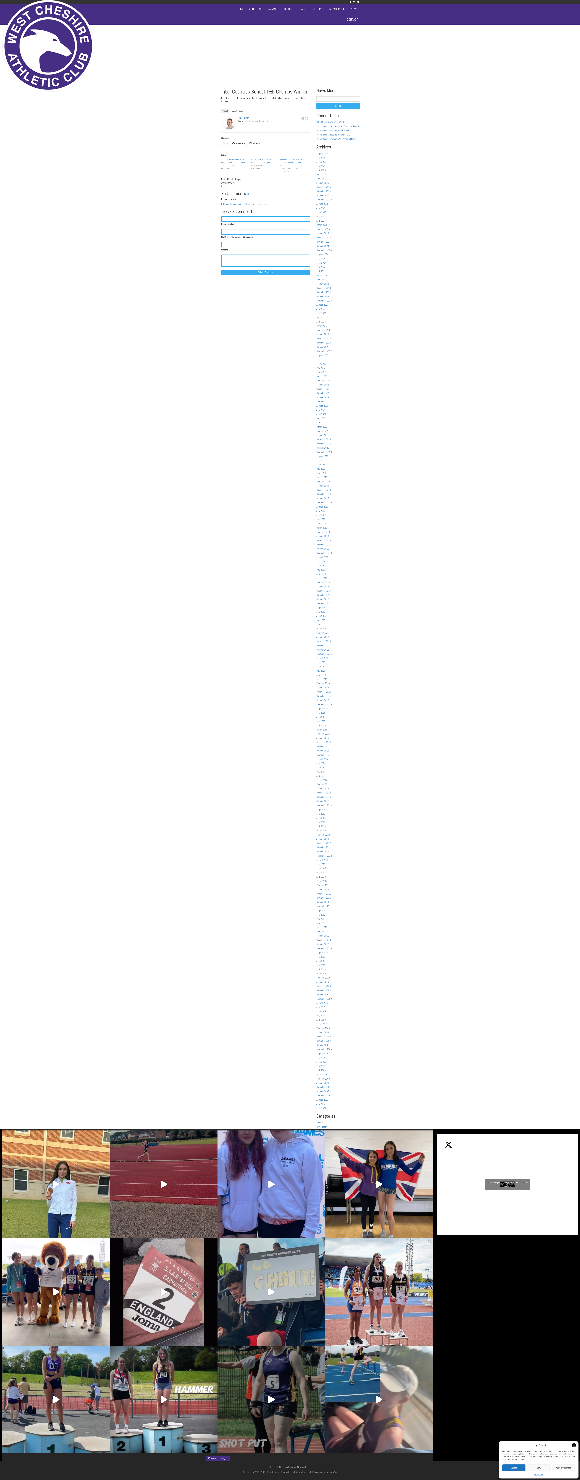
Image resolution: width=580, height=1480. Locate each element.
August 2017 (322, 607)
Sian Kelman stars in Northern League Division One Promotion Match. (293, 162)
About (225, 111)
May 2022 (320, 367)
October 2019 (322, 498)
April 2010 (321, 969)
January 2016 (322, 687)
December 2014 (323, 742)
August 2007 (322, 1099)
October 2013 (322, 801)
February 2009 (323, 1028)
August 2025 (322, 203)
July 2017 (320, 611)
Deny (539, 1467)
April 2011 (321, 923)
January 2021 (322, 435)
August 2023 (322, 304)
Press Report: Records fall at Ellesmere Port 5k (338, 126)
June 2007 (321, 1108)
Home (240, 9)
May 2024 (320, 267)
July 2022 (320, 359)
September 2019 (324, 502)
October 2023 (322, 296)
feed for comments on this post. (238, 204)
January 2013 (322, 839)
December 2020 (323, 439)
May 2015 (320, 721)
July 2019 (320, 511)
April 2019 (321, 523)
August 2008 (322, 1053)
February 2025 (323, 229)
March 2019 (321, 527)
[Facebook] (350, 1)
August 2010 (322, 952)
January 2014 (322, 788)
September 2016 (324, 653)
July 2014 (320, 763)
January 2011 (322, 935)
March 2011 (321, 927)
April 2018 (321, 574)
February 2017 (323, 632)
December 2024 (323, 237)
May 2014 (320, 771)
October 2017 (322, 599)
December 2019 (323, 490)
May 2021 (320, 418)
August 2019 (322, 506)
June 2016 (321, 666)
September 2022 (324, 351)
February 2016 (323, 683)
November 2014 (323, 746)
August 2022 (322, 355)
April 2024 (321, 271)
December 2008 (323, 1036)
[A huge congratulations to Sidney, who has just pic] (379, 1292)
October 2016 (322, 649)
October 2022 (322, 346)
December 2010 (323, 940)
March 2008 (321, 1074)
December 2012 (323, 843)
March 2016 (321, 679)
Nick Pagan (243, 117)
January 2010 (322, 981)
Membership (337, 9)
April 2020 (321, 473)
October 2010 (322, 944)
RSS (271, 1467)
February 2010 (323, 977)
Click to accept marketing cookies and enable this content (507, 1184)
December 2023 (323, 288)
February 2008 (323, 1078)
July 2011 (320, 914)
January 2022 (322, 384)
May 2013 (320, 822)
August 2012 (322, 860)
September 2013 (324, 805)
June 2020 (321, 464)
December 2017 (323, 590)
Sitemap (284, 1467)
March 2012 (321, 881)
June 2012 (321, 868)
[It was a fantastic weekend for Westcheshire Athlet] (164, 1292)
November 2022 (323, 342)
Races (303, 9)
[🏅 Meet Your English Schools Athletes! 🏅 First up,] (271, 1399)
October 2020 (322, 447)
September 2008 (324, 1049)
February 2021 (323, 431)
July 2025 (320, 208)
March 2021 (321, 426)
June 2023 (321, 313)
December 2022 (323, 338)
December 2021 (323, 388)
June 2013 (321, 817)
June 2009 (321, 1011)
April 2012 (321, 876)
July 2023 (320, 309)
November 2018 (323, 544)
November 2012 (323, 847)
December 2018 (323, 540)
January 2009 (322, 1032)
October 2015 (322, 700)
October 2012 (322, 851)
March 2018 (321, 578)
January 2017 (322, 637)
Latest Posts (237, 111)
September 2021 (324, 401)
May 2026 (320, 166)
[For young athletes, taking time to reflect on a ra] (379, 1399)
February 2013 (323, 834)
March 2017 (321, 628)
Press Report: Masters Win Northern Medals (336, 138)
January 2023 (322, 334)
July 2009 (320, 1007)
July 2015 (320, 712)
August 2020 (322, 456)
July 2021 (320, 410)
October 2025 (322, 195)
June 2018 (321, 565)
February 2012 (323, 885)
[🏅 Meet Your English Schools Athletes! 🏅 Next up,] (56, 1399)
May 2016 (320, 670)
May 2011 (320, 919)
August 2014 (322, 759)
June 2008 (321, 1061)
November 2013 (323, 796)
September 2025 (324, 199)
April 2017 (321, 624)
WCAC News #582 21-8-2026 (330, 122)
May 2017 (320, 620)
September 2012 (324, 855)
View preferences (563, 1467)
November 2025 (323, 191)
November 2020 (323, 443)
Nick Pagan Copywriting (258, 121)
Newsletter (321, 1126)
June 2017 (321, 616)
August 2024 (322, 254)
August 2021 (322, 405)
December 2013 (323, 792)
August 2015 (322, 708)
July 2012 (320, 864)
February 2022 (323, 380)
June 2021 (321, 414)
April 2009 (321, 1019)
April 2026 (321, 170)
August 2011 (322, 910)
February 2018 (323, 582)
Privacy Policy (539, 1474)
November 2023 (323, 292)
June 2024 (321, 262)
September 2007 (324, 1095)
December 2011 (323, 893)
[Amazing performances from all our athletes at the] (271, 1292)
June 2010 (321, 960)
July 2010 (320, 956)
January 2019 (322, 536)
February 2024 (323, 279)
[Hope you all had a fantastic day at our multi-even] (164, 1184)
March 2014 (321, 780)
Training (271, 9)
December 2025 (323, 187)
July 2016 (320, 662)
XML (277, 1467)
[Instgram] (354, 1)
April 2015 (321, 725)
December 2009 (323, 986)
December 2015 (323, 691)
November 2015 (323, 696)
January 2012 (322, 889)
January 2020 (322, 485)
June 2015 (321, 717)
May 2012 (320, 872)
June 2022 (321, 363)
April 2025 (321, 220)
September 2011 (324, 906)
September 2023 (324, 300)
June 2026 (321, 161)
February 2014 (323, 784)
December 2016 (323, 641)
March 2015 (321, 729)
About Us (255, 9)
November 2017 (323, 595)
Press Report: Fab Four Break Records (333, 130)
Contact (352, 19)
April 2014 (321, 775)
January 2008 (322, 1083)
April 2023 (321, 321)
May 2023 (320, 317)
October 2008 (322, 1045)
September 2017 (324, 603)
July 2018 (320, 561)
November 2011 (323, 897)
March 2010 (321, 973)
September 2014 (324, 754)
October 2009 (322, 994)
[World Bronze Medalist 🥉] (56, 1184)
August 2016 (322, 658)
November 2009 (323, 990)
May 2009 (320, 1015)
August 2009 (322, 1002)
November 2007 (323, 1087)
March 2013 (321, 830)
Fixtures (288, 9)
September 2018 (324, 553)
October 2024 (322, 246)
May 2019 (320, 519)
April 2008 (321, 1070)
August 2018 (322, 557)
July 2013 (320, 813)
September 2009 (324, 998)
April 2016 (321, 675)
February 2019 (323, 532)
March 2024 (321, 275)
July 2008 (320, 1057)
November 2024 (323, 241)
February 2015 (323, 733)
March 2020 (321, 477)
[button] (573, 1445)
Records (318, 9)
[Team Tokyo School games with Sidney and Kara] (271, 1184)
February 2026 (323, 178)
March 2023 (321, 325)
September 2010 (324, 948)
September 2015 (324, 704)
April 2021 (321, 422)
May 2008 (320, 1066)
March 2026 (321, 174)
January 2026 (322, 182)
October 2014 (322, 750)
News (354, 9)
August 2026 (322, 153)
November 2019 (323, 494)
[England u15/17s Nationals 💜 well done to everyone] (56, 1292)
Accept (514, 1467)
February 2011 (323, 931)
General (224, 186)
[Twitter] (358, 1)
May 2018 (320, 569)
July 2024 (320, 258)
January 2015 (322, 738)
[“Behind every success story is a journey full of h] (379, 1184)
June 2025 (321, 212)
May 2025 (320, 216)
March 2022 (321, 376)
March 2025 (321, 224)
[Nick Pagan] (229, 123)
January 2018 (322, 586)
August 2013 (322, 809)
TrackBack (262, 204)
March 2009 (321, 1024)
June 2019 (321, 515)
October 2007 (322, 1091)
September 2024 (324, 250)
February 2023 (323, 330)
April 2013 (321, 826)
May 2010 (320, 965)
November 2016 (323, 645)
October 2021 (322, 397)
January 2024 (322, 283)
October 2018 (322, 548)
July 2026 (320, 157)
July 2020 (320, 460)
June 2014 (321, 767)
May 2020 (320, 468)
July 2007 (320, 1104)
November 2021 (323, 393)
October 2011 (322, 902)
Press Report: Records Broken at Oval (333, 134)
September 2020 (324, 452)
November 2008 (323, 1040)
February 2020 (323, 481)
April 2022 (321, 372)
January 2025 (322, 233)
